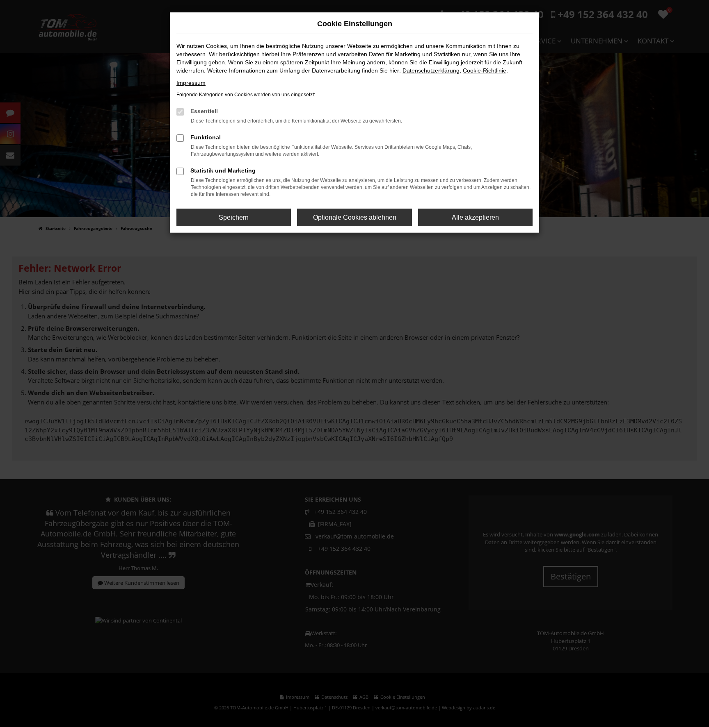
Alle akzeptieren (475, 217)
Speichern (234, 217)
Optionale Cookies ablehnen (354, 217)
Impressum (191, 83)
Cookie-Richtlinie (484, 70)
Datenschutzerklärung (431, 70)
